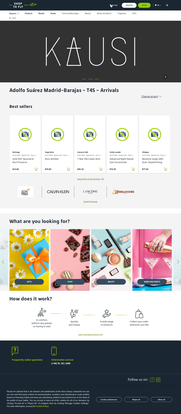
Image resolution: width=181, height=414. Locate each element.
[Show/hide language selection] (156, 5)
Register (129, 5)
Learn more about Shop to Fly (90, 334)
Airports (12, 13)
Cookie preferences (109, 400)
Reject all (136, 400)
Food (70, 282)
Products (28, 13)
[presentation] (3, 262)
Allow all (161, 400)
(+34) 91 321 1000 (60, 363)
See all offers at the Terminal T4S (90, 179)
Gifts (134, 13)
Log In (144, 5)
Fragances (122, 13)
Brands (41, 13)
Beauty (88, 13)
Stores (53, 13)
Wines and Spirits (104, 13)
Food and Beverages (70, 13)
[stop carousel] (165, 77)
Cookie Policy (42, 406)
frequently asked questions (27, 359)
